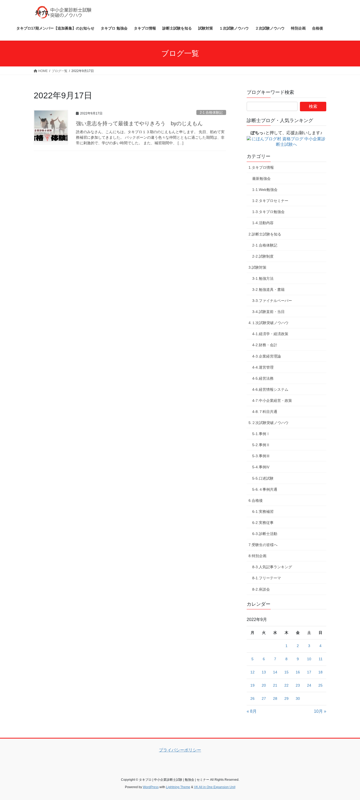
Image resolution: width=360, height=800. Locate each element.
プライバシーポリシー (180, 750)
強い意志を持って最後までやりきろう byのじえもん (139, 123)
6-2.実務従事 (263, 523)
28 (275, 698)
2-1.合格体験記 (211, 112)
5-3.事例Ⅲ (261, 456)
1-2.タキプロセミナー (270, 201)
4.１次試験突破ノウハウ (269, 323)
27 (264, 698)
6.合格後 (256, 500)
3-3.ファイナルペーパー (272, 300)
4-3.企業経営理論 (266, 356)
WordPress (151, 787)
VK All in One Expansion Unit (214, 787)
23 (298, 685)
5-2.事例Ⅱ (261, 445)
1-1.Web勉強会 (265, 189)
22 (286, 685)
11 (321, 659)
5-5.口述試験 (263, 478)
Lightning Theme (178, 787)
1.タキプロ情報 (261, 167)
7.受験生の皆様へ (263, 545)
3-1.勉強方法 (263, 278)
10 (309, 659)
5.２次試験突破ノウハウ (269, 423)
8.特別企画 (257, 556)
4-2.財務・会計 (264, 345)
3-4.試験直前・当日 (268, 312)
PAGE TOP (346, 771)
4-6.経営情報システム (270, 389)
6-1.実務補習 (263, 511)
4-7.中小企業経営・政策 (272, 400)
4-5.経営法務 (263, 378)
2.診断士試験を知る (265, 234)
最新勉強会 (261, 178)
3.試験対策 (257, 267)
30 (298, 698)
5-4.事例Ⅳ (261, 467)
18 (320, 672)
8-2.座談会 (261, 589)
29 (286, 698)
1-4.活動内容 (263, 223)
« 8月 (252, 711)
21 (275, 685)
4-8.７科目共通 (264, 411)
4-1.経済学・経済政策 (270, 334)
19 (252, 685)
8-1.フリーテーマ (266, 578)
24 (309, 685)
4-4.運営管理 (263, 367)
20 (264, 685)
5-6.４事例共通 (264, 489)
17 (309, 672)
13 (264, 672)
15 (286, 672)
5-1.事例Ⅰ (261, 434)
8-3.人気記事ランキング (272, 567)
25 (320, 685)
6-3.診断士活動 (264, 534)
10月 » (320, 711)
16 (298, 672)
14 (275, 672)
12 (252, 672)
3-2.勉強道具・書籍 (268, 289)
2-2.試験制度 (263, 256)
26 (252, 698)
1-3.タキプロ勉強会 (268, 212)
